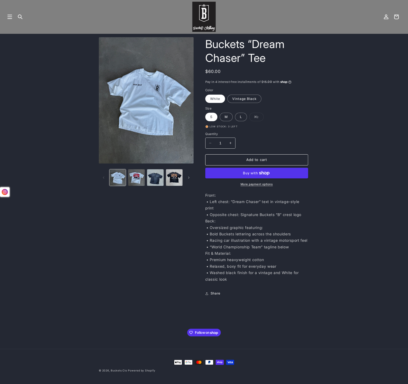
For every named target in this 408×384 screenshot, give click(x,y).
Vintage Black (244, 99)
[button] (10, 17)
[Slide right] (189, 177)
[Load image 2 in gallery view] (136, 177)
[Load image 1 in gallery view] (117, 177)
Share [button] (215, 293)
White (215, 99)
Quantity (211, 134)
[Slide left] (103, 177)
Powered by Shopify (141, 370)
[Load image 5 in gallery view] (174, 177)
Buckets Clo (119, 370)
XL (259, 118)
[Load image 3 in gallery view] (155, 177)
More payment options (257, 184)
